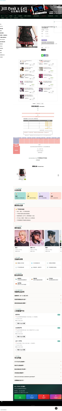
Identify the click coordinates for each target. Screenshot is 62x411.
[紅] (47, 33)
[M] (47, 36)
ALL (0, 24)
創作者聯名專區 (2, 41)
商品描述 (34, 103)
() (55, 5)
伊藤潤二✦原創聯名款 (3, 35)
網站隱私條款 (33, 405)
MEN (7, 17)
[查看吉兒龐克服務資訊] (5, 409)
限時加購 (1, 28)
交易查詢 (59, 5)
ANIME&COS (16, 17)
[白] (46, 33)
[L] (48, 36)
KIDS (11, 17)
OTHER (21, 17)
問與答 (38, 103)
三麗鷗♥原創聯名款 (3, 37)
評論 (42, 103)
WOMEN (2, 17)
